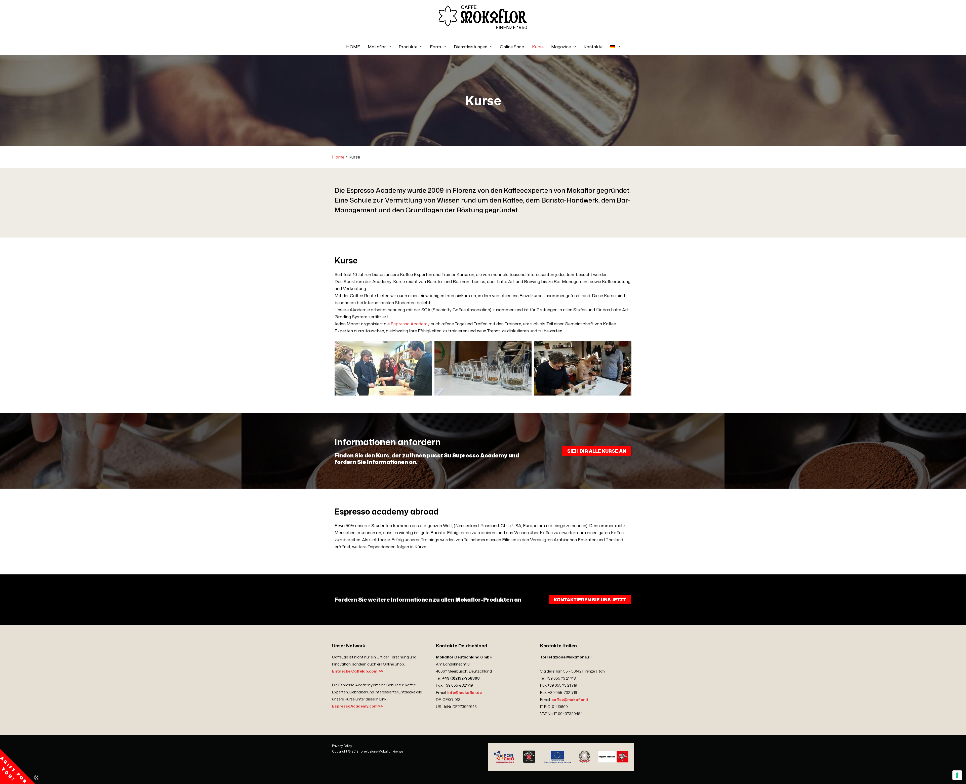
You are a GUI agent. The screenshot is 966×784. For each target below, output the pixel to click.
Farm (435, 47)
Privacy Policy (342, 746)
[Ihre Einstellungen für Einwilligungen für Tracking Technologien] (957, 775)
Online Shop (512, 47)
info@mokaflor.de (464, 692)
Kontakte (593, 47)
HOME (353, 47)
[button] (17, 766)
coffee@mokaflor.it (569, 699)
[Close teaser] (36, 777)
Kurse (538, 47)
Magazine (561, 47)
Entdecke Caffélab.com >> (357, 671)
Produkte (408, 47)
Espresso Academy (410, 324)
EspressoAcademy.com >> (357, 706)
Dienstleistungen (470, 47)
